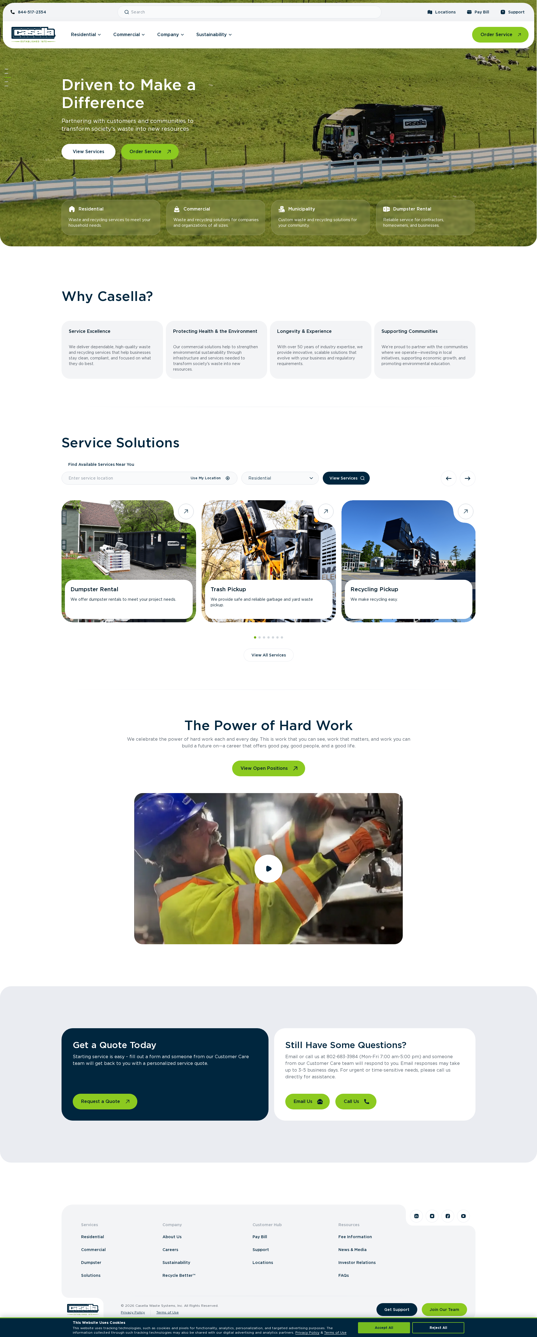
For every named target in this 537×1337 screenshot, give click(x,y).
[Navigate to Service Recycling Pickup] (408, 561)
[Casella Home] (33, 35)
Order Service (496, 34)
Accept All (384, 1328)
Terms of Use (167, 1312)
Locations (445, 12)
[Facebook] (447, 1216)
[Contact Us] (6, 86)
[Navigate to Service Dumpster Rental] (129, 561)
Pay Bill (482, 12)
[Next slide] (467, 478)
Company (168, 34)
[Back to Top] (6, 69)
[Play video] (268, 869)
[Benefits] (6, 73)
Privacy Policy (133, 1312)
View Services (88, 151)
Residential (83, 34)
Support (516, 12)
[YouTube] (463, 1216)
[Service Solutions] (7, 78)
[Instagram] (432, 1216)
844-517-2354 (32, 12)
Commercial (126, 34)
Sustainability (211, 34)
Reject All (438, 1328)
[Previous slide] (448, 478)
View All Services (268, 655)
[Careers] (6, 82)
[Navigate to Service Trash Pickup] (269, 561)
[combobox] (254, 12)
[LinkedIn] (416, 1216)
